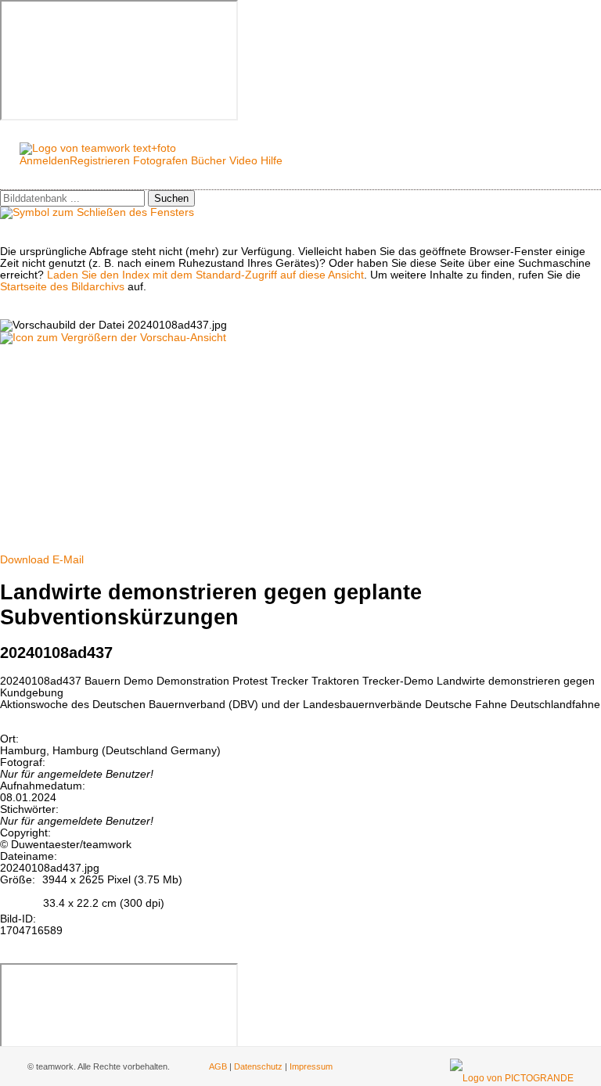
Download (24, 560)
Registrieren (100, 161)
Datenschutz (258, 1066)
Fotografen (160, 161)
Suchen (171, 198)
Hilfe (272, 161)
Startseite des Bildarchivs (62, 287)
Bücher (208, 161)
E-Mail (68, 560)
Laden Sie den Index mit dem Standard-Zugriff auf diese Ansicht (205, 275)
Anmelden (45, 161)
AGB (218, 1066)
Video (243, 161)
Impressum (311, 1066)
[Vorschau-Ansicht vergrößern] (113, 337)
